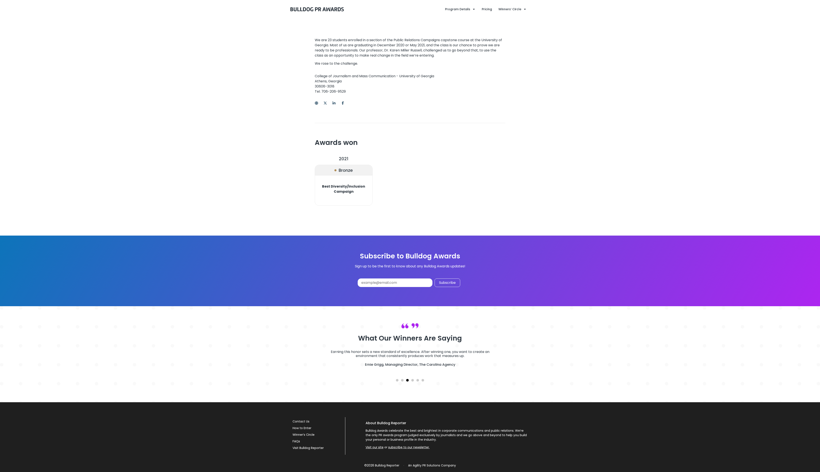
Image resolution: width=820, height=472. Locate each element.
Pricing (487, 9)
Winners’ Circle (509, 9)
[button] (397, 380)
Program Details (457, 9)
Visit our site (375, 447)
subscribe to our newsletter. (409, 447)
